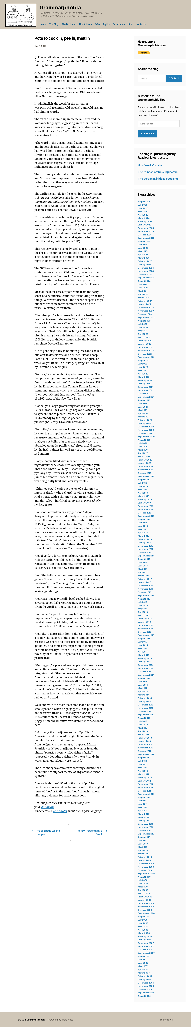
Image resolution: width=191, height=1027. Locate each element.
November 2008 (146, 906)
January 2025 (144, 264)
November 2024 (146, 271)
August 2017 (144, 559)
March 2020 (144, 456)
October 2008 (145, 910)
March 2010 (143, 853)
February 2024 (145, 301)
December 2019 (145, 466)
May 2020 (143, 450)
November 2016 (145, 589)
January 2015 (144, 661)
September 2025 (146, 238)
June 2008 (143, 923)
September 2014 (146, 675)
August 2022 (144, 360)
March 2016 (143, 615)
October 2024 (145, 274)
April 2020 (143, 453)
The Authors (85, 24)
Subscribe (147, 133)
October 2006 (145, 989)
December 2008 (146, 903)
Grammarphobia (60, 7)
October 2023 (145, 314)
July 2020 (142, 443)
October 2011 (144, 791)
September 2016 (146, 595)
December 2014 (145, 665)
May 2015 (142, 648)
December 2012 (145, 744)
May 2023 (142, 330)
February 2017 (145, 579)
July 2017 (142, 562)
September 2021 (146, 397)
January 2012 (144, 781)
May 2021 (142, 410)
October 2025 (145, 235)
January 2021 (144, 423)
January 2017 (144, 582)
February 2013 (145, 738)
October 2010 (144, 830)
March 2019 (143, 496)
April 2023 (143, 334)
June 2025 (143, 248)
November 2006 (146, 986)
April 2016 (143, 612)
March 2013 (143, 734)
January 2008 (144, 939)
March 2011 (143, 814)
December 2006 (146, 983)
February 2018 (145, 539)
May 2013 (142, 728)
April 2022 (143, 374)
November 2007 (146, 946)
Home (43, 24)
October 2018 (144, 513)
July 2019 (142, 483)
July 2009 (142, 880)
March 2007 (144, 973)
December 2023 (146, 307)
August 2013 (144, 718)
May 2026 (142, 211)
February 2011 (144, 817)
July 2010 (142, 840)
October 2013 (144, 711)
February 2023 (145, 340)
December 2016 (145, 585)
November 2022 (146, 350)
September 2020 (146, 436)
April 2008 (143, 930)
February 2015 (145, 658)
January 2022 (144, 383)
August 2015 (144, 638)
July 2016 (142, 602)
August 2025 (144, 241)
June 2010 (143, 844)
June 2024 (143, 287)
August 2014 (144, 678)
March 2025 (143, 258)
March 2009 (144, 893)
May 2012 (142, 767)
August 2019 (144, 479)
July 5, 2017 (40, 46)
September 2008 (146, 913)
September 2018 (146, 516)
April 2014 (143, 691)
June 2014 (143, 685)
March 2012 (143, 774)
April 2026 (143, 215)
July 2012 (142, 761)
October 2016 (144, 592)
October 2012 (144, 751)
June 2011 (142, 804)
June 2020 (143, 446)
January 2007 (144, 979)
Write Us (141, 24)
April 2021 (143, 413)
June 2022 (143, 367)
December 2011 (145, 784)
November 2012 (145, 747)
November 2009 (146, 867)
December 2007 (146, 943)
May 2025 (142, 251)
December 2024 (146, 268)
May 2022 (142, 370)
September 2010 (146, 834)
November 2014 (145, 668)
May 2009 (143, 887)
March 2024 (143, 297)
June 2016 (143, 605)
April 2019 (143, 493)
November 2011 (145, 787)
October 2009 (145, 870)
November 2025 (146, 231)
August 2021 (144, 400)
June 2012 (143, 764)
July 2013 (142, 721)
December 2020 (146, 426)
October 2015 (144, 632)
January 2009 (144, 900)
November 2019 (145, 469)
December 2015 (145, 625)
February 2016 (145, 618)
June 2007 (143, 963)
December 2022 (146, 347)
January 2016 (144, 622)
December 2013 (145, 705)
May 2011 (142, 807)
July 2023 (142, 324)
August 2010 (144, 837)
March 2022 (143, 377)
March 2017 (143, 575)
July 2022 (142, 364)
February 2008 (145, 936)
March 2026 (143, 218)
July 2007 (142, 959)
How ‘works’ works (150, 165)
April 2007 (143, 969)
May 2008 (143, 926)
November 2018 (145, 509)
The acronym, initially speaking (158, 178)
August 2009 (144, 877)
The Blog (53, 24)
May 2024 (142, 291)
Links (130, 24)
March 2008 (144, 933)
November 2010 (145, 827)
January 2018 (144, 542)
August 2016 (144, 599)
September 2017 (146, 556)
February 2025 (145, 261)
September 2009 (146, 873)
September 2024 (146, 277)
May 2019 (142, 489)
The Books (67, 24)
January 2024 (144, 304)
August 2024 (144, 281)
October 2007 (145, 949)
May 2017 (142, 569)
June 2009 (143, 883)
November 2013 (145, 708)
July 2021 (142, 403)
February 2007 (145, 976)
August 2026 (144, 201)
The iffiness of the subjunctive (158, 172)
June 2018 (143, 526)
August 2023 (144, 321)
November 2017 (145, 549)
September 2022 (146, 357)
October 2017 (144, 552)
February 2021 (145, 420)
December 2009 (146, 863)
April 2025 (143, 254)
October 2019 (144, 473)
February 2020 (145, 460)
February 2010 (145, 857)
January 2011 (144, 820)
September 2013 (146, 714)
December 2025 (146, 228)
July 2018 (142, 522)
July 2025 (142, 244)
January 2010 (144, 860)
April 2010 (143, 850)
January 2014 (144, 701)
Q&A (97, 24)
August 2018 (144, 519)
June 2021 (143, 407)
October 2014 (144, 671)
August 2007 (144, 956)
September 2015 (146, 635)
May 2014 (142, 688)
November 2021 (145, 390)
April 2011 (142, 810)
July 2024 (142, 284)
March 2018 (143, 536)
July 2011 (142, 800)
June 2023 (143, 327)
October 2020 (145, 433)
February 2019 (145, 499)
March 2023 (143, 337)
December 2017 (145, 546)
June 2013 (143, 724)
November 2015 (145, 628)
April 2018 (143, 532)
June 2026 (143, 208)
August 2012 (144, 757)
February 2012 (145, 777)
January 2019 (144, 503)
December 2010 (145, 824)
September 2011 (146, 794)
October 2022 (145, 354)
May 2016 (142, 608)
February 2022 (145, 380)
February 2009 (145, 897)
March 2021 (143, 416)
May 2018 (142, 529)
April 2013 (143, 731)
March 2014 (143, 695)
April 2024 (143, 294)
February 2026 (145, 221)
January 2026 (144, 225)
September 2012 (146, 754)
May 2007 (143, 966)
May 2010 (142, 847)
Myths (106, 24)
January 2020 (144, 463)
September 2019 (146, 476)
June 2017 (143, 566)
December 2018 (145, 506)
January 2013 (144, 741)
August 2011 (144, 797)
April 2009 (143, 890)
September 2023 (146, 317)
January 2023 (144, 344)
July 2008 (142, 920)
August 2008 (144, 916)
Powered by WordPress (60, 1019)
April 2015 (143, 652)
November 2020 (146, 430)
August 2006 (144, 996)
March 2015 (143, 655)
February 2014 (145, 698)
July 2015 (142, 642)
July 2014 (142, 681)
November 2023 (146, 311)
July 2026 (142, 205)
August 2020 (144, 440)
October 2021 (144, 393)
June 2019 (143, 486)
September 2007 (146, 953)
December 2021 (145, 387)
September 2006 (146, 992)
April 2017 (143, 572)
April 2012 (143, 771)
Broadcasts (119, 24)
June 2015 (143, 645)
